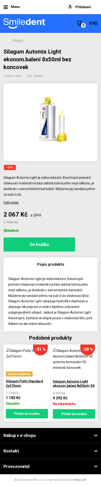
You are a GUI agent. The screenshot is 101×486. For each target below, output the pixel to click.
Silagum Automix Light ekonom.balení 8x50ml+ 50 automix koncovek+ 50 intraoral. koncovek (73, 388)
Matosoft (80, 480)
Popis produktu (50, 264)
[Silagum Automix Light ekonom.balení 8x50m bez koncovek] (50, 122)
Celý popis (11, 202)
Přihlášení (83, 7)
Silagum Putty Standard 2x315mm (24, 383)
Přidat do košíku (27, 414)
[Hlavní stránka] (25, 23)
